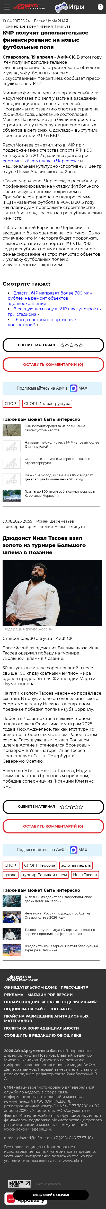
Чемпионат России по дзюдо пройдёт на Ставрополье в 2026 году (58, 915)
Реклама (13, 994)
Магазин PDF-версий (50, 994)
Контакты (60, 1009)
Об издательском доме (30, 987)
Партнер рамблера (48, 1183)
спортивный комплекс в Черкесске (41, 161)
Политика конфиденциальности (41, 1028)
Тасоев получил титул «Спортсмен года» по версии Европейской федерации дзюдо (60, 932)
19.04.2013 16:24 (16, 21)
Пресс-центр (74, 987)
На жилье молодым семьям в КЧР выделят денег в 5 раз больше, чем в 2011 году (59, 477)
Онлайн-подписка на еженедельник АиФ (50, 1002)
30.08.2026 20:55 (17, 521)
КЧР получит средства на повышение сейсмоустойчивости (55, 428)
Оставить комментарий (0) (53, 364)
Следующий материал (51, 1195)
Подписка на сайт (24, 1009)
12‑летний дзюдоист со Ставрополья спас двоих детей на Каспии (58, 899)
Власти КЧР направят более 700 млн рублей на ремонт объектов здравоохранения (50, 298)
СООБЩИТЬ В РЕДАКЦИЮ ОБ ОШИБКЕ (42, 1035)
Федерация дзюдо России (28, 629)
